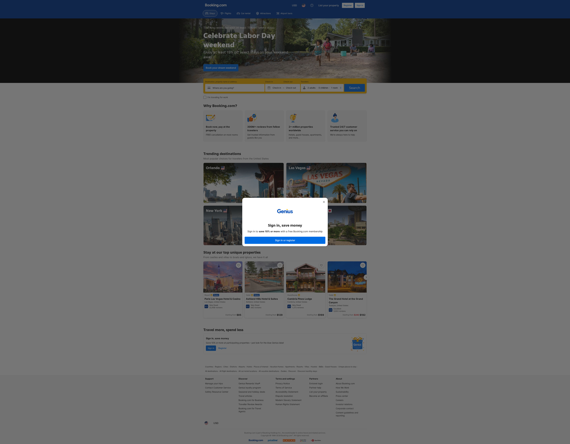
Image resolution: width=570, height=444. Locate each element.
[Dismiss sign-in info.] (324, 202)
